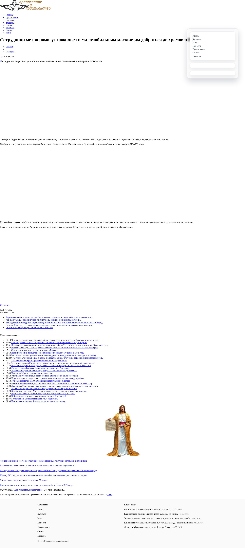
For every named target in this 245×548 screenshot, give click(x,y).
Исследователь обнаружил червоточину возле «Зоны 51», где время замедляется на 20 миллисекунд (54, 322)
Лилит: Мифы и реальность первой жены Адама (147, 527)
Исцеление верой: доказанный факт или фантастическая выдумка (43, 393)
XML (109, 494)
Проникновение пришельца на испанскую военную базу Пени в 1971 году (47, 353)
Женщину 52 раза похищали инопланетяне (32, 373)
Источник (5, 305)
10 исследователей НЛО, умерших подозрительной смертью (40, 381)
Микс (40, 518)
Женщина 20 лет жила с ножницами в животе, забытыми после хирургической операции (54, 386)
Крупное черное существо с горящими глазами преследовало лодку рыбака (47, 378)
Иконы (40, 509)
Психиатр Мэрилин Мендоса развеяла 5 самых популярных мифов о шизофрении (51, 365)
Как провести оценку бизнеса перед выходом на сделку (38, 401)
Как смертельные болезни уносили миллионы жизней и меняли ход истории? (43, 320)
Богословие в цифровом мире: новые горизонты (34, 398)
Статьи (40, 531)
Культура (41, 514)
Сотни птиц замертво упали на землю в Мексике (29, 327)
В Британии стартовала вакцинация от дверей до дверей (38, 396)
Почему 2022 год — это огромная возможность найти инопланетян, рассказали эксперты (49, 325)
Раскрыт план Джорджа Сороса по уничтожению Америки (40, 368)
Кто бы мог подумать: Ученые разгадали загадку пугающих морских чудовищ (49, 391)
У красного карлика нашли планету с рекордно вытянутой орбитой (44, 388)
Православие (43, 527)
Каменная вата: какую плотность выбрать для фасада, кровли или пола (158, 522)
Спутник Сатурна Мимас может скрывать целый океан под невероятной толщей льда (53, 363)
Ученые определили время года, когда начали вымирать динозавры (44, 370)
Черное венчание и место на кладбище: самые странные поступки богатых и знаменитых (49, 317)
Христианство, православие (28, 490)
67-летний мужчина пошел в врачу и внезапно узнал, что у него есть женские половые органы (57, 358)
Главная (9, 46)
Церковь (41, 536)
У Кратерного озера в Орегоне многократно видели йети (39, 360)
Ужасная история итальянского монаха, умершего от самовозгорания (44, 376)
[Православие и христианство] (25, 10)
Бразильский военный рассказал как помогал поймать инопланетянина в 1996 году (51, 383)
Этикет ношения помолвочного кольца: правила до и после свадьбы (157, 518)
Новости (10, 52)
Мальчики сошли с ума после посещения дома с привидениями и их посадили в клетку (53, 355)
